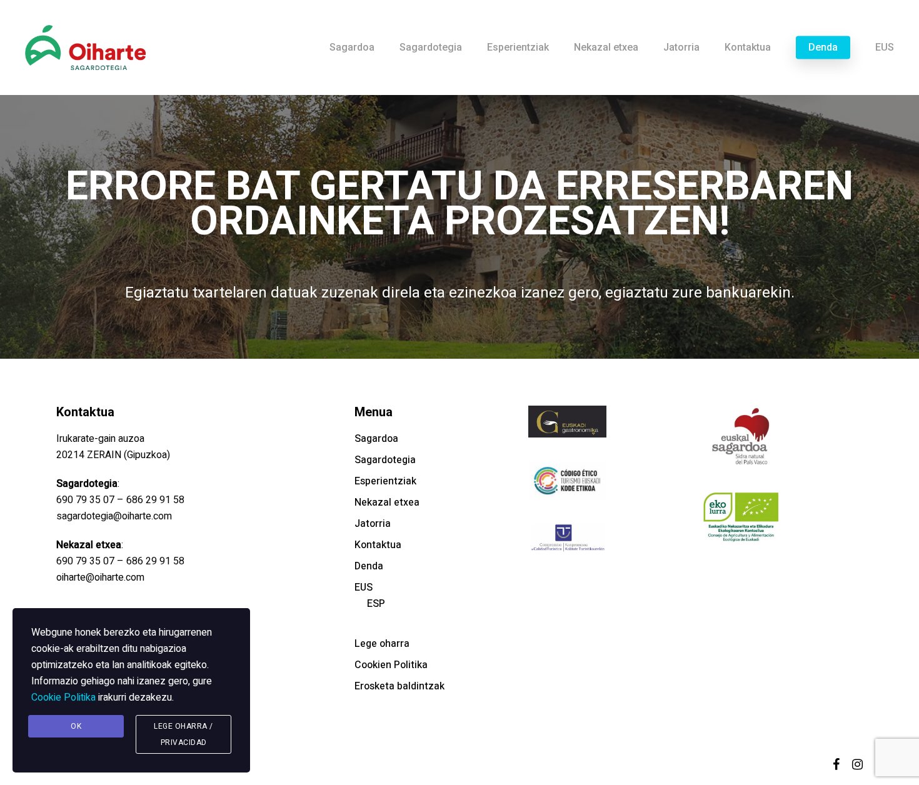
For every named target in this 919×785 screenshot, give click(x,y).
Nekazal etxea (386, 502)
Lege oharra (381, 643)
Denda (368, 566)
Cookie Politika (63, 697)
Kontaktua (377, 545)
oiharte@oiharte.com (100, 577)
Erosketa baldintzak (399, 686)
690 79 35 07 (85, 500)
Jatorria (372, 523)
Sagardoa (376, 438)
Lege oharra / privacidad (183, 734)
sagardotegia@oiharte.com (114, 516)
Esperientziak (385, 481)
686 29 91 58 (155, 500)
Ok (76, 726)
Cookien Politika (391, 665)
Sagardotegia (385, 460)
